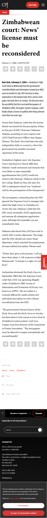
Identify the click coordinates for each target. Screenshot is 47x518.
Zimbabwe (20, 370)
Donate (39, 413)
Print (7, 376)
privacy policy (15, 498)
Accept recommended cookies (23, 513)
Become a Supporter (18, 413)
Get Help (33, 5)
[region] (23, 500)
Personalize (23, 506)
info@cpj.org (7, 478)
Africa (4, 370)
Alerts (4, 12)
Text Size (9, 385)
